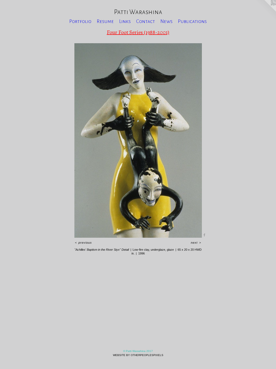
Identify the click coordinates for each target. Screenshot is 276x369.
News (166, 21)
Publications (192, 21)
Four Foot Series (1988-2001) (138, 32)
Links (125, 21)
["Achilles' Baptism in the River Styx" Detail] (138, 140)
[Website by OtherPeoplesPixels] (265, 11)
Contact (145, 21)
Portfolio (80, 21)
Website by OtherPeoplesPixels (138, 355)
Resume (105, 21)
